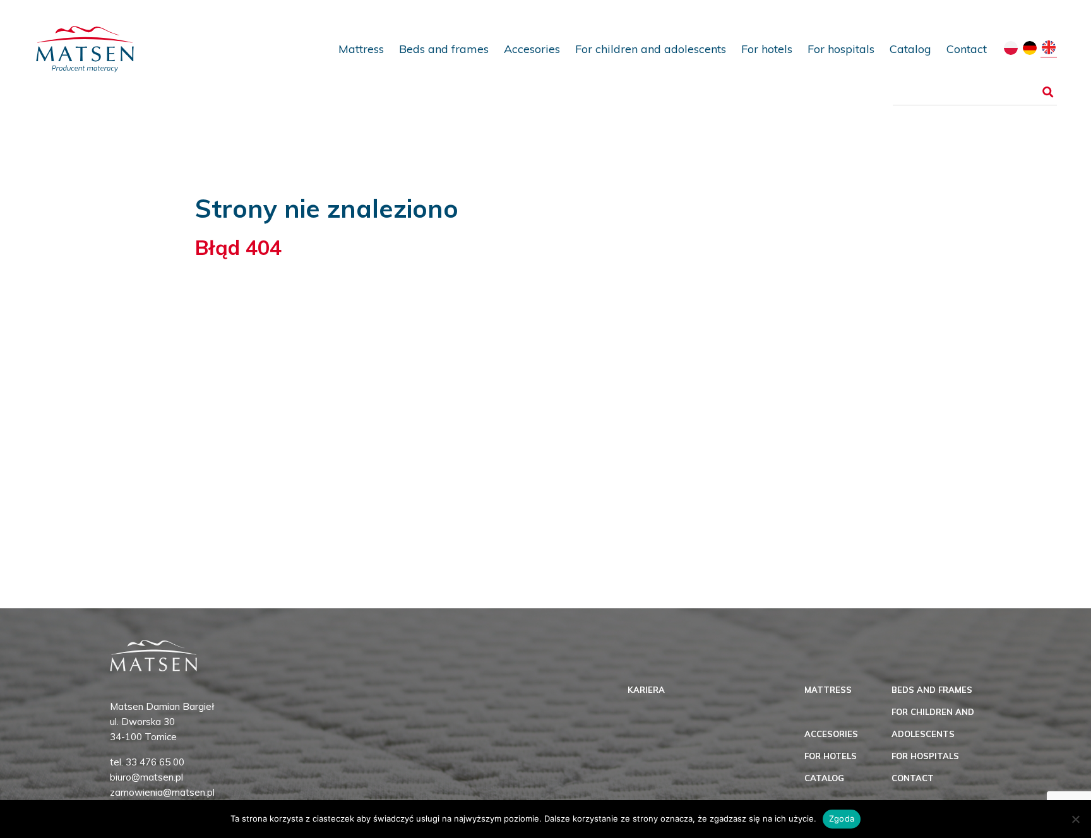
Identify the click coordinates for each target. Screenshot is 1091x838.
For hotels (766, 49)
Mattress (361, 49)
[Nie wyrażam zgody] (1075, 819)
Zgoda (841, 818)
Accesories (532, 49)
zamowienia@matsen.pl (162, 792)
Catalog (910, 49)
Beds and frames (444, 49)
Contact (966, 49)
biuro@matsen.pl (146, 777)
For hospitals (841, 49)
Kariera (646, 690)
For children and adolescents (650, 49)
